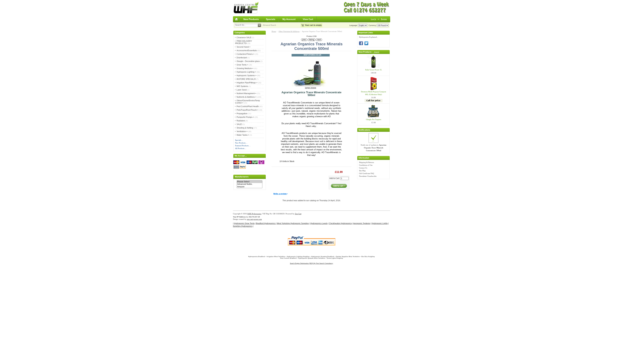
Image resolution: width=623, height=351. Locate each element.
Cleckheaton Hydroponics (340, 223)
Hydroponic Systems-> (247, 75)
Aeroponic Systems (361, 223)
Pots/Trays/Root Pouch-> (247, 110)
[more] (376, 52)
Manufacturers (242, 177)
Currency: (372, 25)
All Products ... (240, 148)
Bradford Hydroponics (266, 223)
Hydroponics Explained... (368, 37)
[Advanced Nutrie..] (249, 184)
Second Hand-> (243, 47)
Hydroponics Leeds (319, 223)
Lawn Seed (242, 90)
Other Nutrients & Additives (289, 31)
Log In (373, 19)
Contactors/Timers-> (245, 54)
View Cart (308, 19)
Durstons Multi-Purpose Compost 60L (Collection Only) (373, 93)
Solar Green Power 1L (373, 70)
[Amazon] (249, 187)
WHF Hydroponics (254, 214)
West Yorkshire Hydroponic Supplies (293, 223)
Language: (353, 25)
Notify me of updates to (373, 147)
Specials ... (239, 140)
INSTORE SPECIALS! (246, 79)
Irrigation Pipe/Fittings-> (247, 83)
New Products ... (241, 143)
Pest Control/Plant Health (248, 106)
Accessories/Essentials (247, 50)
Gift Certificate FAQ (366, 173)
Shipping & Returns (366, 162)
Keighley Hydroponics (242, 226)
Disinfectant (242, 58)
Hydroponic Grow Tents (244, 223)
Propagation (242, 113)
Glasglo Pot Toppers (373, 119)
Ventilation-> (242, 131)
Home (274, 31)
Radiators (241, 121)
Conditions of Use (366, 165)
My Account (289, 19)
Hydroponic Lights (380, 223)
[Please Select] (249, 182)
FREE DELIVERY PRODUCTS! (243, 42)
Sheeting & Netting (245, 128)
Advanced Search (269, 25)
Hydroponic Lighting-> (246, 72)
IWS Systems (242, 86)
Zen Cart (298, 214)
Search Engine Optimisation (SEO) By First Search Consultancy (311, 263)
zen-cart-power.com (254, 219)
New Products (251, 19)
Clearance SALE (244, 37)
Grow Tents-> (242, 65)
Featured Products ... (242, 146)
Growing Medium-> (245, 68)
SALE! (239, 124)
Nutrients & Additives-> (247, 97)
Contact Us (363, 168)
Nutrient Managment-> (246, 93)
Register (384, 19)
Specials (270, 19)
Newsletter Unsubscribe (368, 176)
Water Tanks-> (243, 135)
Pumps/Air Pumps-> (245, 117)
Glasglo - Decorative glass (248, 61)
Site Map (362, 171)
